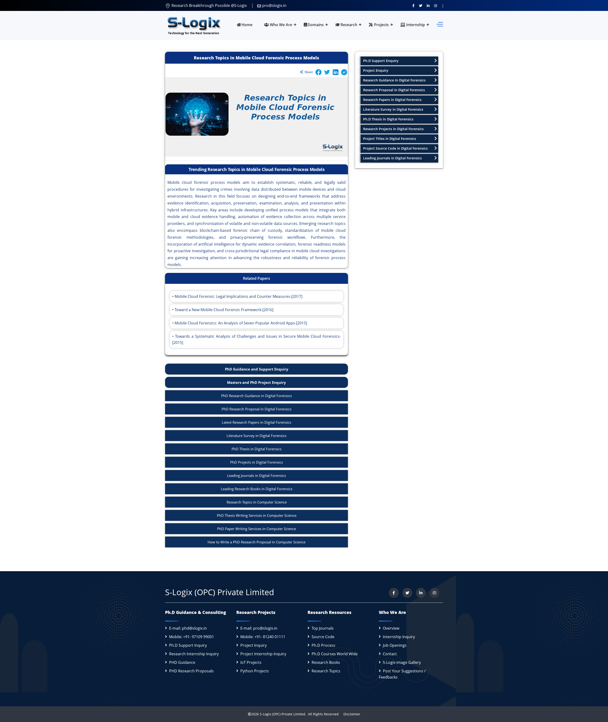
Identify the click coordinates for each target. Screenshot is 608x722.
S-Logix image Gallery (402, 662)
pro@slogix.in (274, 5)
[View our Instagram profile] (435, 5)
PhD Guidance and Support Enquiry (256, 369)
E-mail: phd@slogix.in (188, 628)
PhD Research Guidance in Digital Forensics (256, 395)
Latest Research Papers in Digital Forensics (256, 422)
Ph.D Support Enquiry (381, 60)
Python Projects (254, 671)
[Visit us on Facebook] (413, 5)
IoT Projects (250, 662)
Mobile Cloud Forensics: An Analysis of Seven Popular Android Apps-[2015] (241, 323)
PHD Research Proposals (191, 671)
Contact (390, 653)
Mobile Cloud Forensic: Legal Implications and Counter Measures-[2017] (238, 296)
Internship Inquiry (399, 636)
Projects (381, 24)
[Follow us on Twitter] (420, 5)
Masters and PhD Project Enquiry (256, 382)
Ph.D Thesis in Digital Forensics (388, 119)
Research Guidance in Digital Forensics (394, 80)
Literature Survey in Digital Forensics (256, 435)
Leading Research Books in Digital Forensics (256, 488)
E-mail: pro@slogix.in (258, 628)
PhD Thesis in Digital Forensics (256, 448)
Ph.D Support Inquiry (188, 645)
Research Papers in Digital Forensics (392, 99)
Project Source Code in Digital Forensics (395, 148)
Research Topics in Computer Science (257, 502)
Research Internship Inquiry (194, 653)
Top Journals (323, 628)
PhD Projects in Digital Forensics (256, 462)
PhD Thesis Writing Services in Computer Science (256, 515)
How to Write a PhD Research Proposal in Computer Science (256, 542)
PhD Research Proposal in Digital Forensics (256, 409)
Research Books (326, 662)
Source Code (323, 636)
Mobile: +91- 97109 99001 (191, 636)
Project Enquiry (375, 70)
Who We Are (280, 24)
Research (349, 24)
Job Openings (395, 645)
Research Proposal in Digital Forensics (394, 90)
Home (247, 24)
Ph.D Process (323, 645)
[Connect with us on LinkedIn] (428, 5)
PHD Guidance (182, 662)
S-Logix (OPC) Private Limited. (283, 714)
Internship (415, 24)
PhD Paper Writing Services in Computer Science (256, 528)
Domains (316, 24)
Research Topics (326, 671)
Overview (391, 628)
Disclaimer (350, 714)
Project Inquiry (253, 645)
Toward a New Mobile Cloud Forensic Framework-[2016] (224, 309)
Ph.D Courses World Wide (335, 653)
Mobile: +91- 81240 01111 (262, 636)
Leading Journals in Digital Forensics (256, 475)
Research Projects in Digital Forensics (393, 129)
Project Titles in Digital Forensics (389, 138)
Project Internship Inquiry (263, 653)
